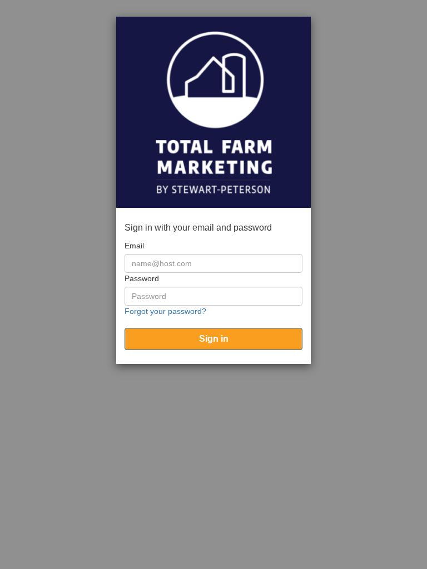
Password (142, 278)
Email (134, 245)
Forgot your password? (165, 311)
